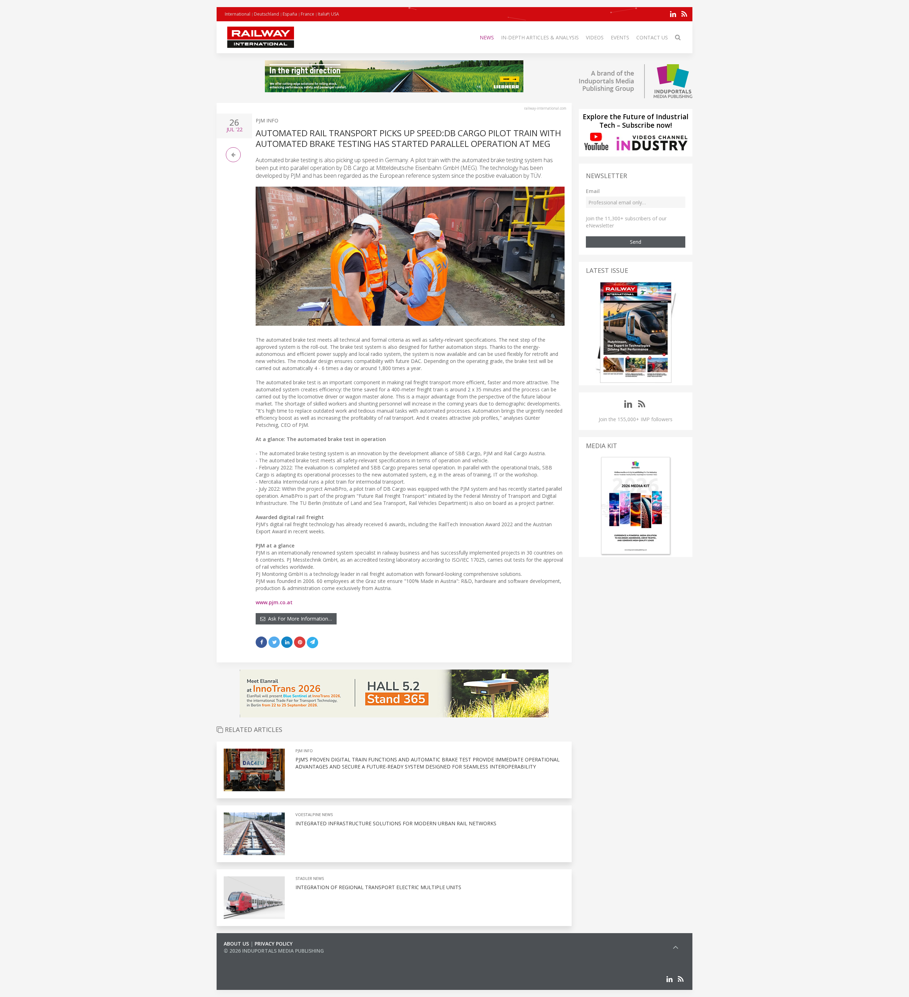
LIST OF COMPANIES (248, 957)
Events (620, 37)
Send (635, 241)
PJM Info (267, 120)
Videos (595, 37)
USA (335, 14)
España (290, 14)
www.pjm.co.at (274, 602)
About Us (236, 943)
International (237, 14)
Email (593, 191)
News (487, 37)
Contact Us (652, 37)
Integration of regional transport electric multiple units (378, 887)
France (307, 14)
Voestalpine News (314, 814)
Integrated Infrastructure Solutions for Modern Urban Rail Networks (395, 823)
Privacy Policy (274, 943)
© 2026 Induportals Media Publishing (274, 950)
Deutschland (266, 14)
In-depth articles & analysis (540, 37)
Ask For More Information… (298, 618)
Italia (322, 14)
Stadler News (309, 878)
